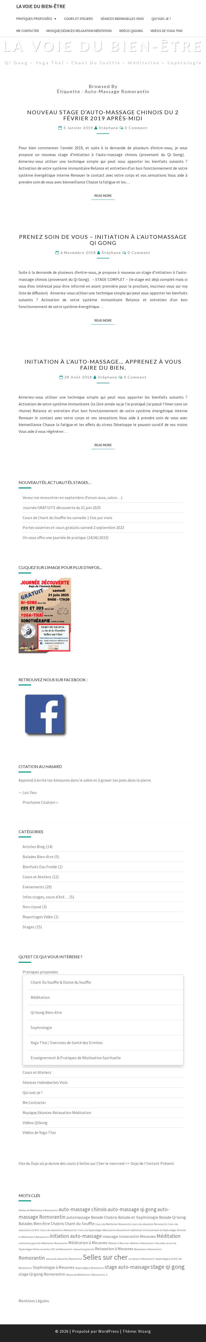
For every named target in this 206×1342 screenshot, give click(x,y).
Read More (104, 195)
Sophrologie (41, 1027)
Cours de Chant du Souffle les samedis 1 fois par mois (67, 517)
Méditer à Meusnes (118, 1243)
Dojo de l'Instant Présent (152, 1163)
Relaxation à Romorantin (148, 1249)
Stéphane (108, 128)
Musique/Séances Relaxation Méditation (79, 30)
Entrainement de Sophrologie (159, 1230)
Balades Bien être (34, 1223)
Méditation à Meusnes (88, 1242)
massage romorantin (120, 1236)
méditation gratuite (30, 1243)
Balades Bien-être (38, 856)
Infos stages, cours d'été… (46, 896)
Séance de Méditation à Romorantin (85, 1274)
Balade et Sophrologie (138, 1217)
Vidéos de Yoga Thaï (166, 30)
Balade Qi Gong (172, 1217)
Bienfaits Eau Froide (40, 866)
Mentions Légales (34, 1300)
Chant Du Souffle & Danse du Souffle (61, 982)
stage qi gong (167, 1267)
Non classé (32, 906)
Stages (28, 926)
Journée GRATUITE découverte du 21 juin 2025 (62, 507)
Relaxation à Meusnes (114, 1248)
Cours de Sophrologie (90, 1230)
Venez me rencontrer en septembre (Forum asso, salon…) (72, 497)
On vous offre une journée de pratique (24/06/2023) (66, 537)
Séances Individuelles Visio (122, 18)
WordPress (108, 1331)
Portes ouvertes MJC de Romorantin (53, 1249)
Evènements (33, 886)
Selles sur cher (105, 1257)
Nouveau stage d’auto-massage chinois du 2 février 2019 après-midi (103, 115)
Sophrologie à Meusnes (53, 1267)
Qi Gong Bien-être (46, 1012)
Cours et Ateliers (78, 18)
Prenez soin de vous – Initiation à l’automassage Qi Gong (103, 239)
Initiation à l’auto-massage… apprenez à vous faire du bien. (103, 364)
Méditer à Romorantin (142, 1243)
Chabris (57, 1223)
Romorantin (32, 1257)
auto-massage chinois (83, 1209)
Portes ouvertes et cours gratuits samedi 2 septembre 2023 (73, 527)
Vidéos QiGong (131, 30)
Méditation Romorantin (54, 1243)
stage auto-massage (127, 1266)
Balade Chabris (104, 1217)
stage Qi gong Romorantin (42, 1274)
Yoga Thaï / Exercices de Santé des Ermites (67, 1042)
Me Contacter (27, 30)
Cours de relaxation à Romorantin (58, 1230)
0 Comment (136, 128)
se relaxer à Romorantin (141, 1258)
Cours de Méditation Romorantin (113, 1224)
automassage (78, 1217)
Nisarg (144, 1331)
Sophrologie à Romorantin (89, 1268)
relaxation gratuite (83, 1249)
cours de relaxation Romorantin (149, 1224)
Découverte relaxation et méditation (122, 1230)
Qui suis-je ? (161, 18)
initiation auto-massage (76, 1236)
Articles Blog (34, 846)
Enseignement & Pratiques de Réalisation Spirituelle (76, 1057)
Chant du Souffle (79, 1223)
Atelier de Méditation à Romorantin (38, 1210)
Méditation (40, 997)
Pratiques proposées (34, 18)
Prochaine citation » (40, 802)
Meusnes (148, 1236)
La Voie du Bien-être (40, 6)
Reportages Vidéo (38, 916)
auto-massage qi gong (132, 1209)
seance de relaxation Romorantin (64, 1258)
